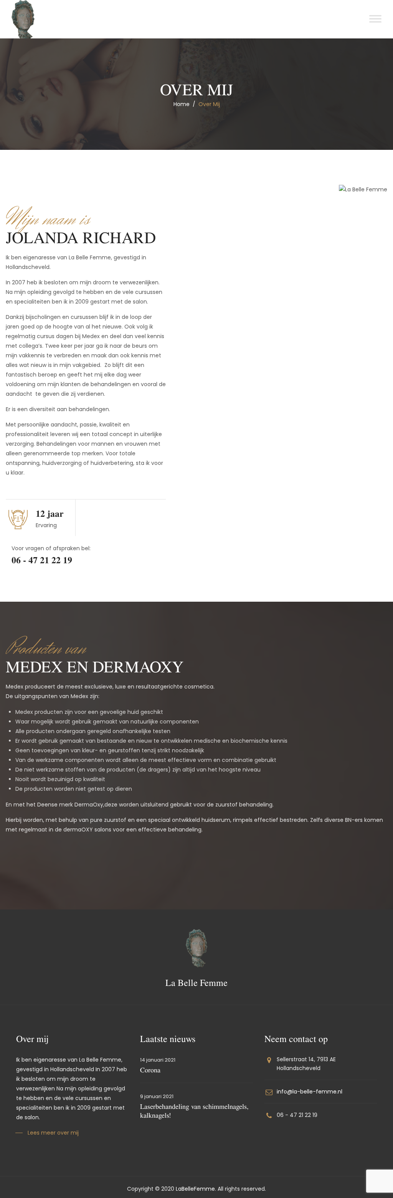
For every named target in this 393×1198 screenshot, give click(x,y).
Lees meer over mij (53, 1133)
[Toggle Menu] (375, 18)
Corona (150, 1069)
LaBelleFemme (195, 1189)
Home (181, 104)
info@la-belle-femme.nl (309, 1091)
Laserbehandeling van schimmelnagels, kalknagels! (194, 1111)
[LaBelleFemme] (23, 20)
